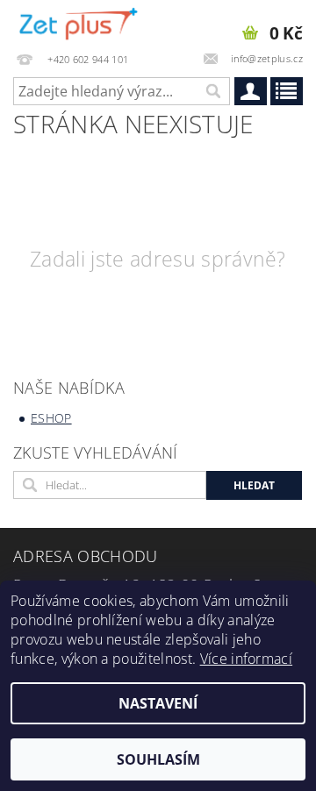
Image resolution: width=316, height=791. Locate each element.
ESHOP (51, 418)
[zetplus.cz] (79, 23)
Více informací (246, 658)
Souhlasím (158, 759)
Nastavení (158, 703)
